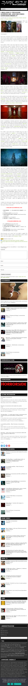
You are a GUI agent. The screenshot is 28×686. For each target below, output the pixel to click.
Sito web (2, 269)
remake (11, 654)
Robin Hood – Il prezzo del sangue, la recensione (14, 503)
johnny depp (6, 650)
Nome (2, 261)
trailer (5, 655)
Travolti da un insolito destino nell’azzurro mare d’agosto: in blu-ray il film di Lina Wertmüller (16, 536)
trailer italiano (10, 655)
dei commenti (4, 632)
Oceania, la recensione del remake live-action (11, 405)
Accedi (2, 628)
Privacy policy (18, 684)
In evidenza (5, 280)
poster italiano (12, 653)
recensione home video (5, 654)
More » (8, 376)
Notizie (17, 17)
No (12, 684)
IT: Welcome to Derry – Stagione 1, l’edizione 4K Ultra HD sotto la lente (16, 569)
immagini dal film (11, 649)
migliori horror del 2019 (9, 241)
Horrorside (14, 17)
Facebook (16, 236)
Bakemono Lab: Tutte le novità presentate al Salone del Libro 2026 (16, 616)
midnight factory (5, 651)
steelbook (21, 654)
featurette (18, 647)
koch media (11, 650)
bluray (10, 645)
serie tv (17, 654)
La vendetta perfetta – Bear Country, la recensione (12, 424)
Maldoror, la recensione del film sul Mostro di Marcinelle (16, 474)
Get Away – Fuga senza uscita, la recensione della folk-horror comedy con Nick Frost (13, 433)
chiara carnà (18, 646)
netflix (19, 651)
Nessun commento (9, 19)
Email (2, 265)
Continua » (13, 302)
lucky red (22, 650)
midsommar (3, 241)
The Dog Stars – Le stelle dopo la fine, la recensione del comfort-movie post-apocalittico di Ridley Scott (14, 415)
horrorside (17, 240)
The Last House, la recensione (13, 510)
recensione (20, 653)
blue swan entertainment (22, 643)
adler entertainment (14, 643)
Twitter (20, 236)
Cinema (9, 17)
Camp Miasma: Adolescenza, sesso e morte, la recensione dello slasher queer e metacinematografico (16, 489)
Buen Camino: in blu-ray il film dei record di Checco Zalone (16, 529)
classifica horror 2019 (6, 240)
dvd (8, 647)
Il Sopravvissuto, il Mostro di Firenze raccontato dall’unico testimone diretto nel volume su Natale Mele (16, 609)
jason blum (20, 649)
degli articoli (4, 630)
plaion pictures (6, 653)
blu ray (7, 645)
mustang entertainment (13, 651)
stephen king (25, 654)
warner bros (4, 657)
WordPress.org (4, 634)
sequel (14, 654)
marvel (25, 650)
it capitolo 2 (22, 240)
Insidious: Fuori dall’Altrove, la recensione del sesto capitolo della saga (16, 482)
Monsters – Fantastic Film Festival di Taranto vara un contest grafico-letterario (16, 338)
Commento (3, 249)
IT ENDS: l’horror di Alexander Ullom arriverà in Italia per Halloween (16, 309)
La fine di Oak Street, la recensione (14, 495)
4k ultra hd (8, 643)
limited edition (17, 650)
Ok (8, 684)
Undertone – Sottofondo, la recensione (15, 344)
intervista (16, 649)
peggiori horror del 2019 (18, 241)
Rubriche (21, 17)
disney (5, 647)
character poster (11, 646)
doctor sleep (12, 240)
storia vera (2, 655)
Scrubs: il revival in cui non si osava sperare (16, 583)
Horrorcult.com (7, 360)
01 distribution (3, 643)
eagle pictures (13, 647)
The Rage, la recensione (6, 397)
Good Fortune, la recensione (12, 352)
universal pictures (19, 655)
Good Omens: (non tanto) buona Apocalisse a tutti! (16, 591)
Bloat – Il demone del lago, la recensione (15, 315)
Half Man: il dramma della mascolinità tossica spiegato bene (16, 562)
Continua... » (8, 310)
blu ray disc (15, 645)
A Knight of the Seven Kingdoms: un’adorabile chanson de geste (13, 576)
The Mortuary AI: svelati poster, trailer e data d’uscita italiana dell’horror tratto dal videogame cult (16, 323)
